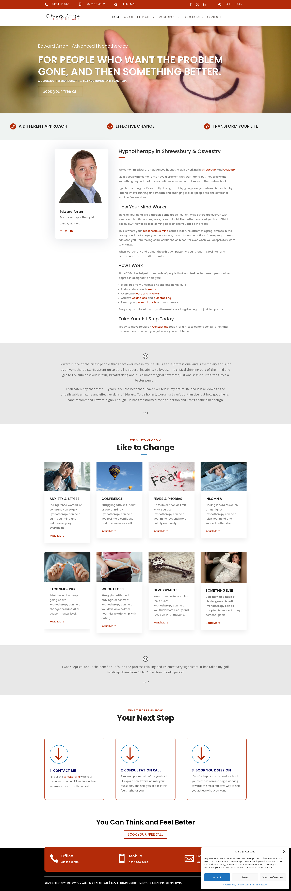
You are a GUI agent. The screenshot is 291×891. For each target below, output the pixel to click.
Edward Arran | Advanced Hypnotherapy (83, 46)
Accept (217, 877)
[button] (284, 851)
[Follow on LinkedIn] (204, 4)
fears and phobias (147, 293)
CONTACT (214, 17)
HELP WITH (144, 17)
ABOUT (128, 17)
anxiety (151, 289)
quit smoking (162, 298)
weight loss (139, 298)
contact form (72, 777)
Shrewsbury (209, 169)
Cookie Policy (229, 884)
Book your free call (60, 91)
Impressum (261, 884)
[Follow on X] (197, 4)
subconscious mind (155, 231)
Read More (57, 536)
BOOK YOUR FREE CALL (145, 834)
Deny (245, 877)
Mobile (135, 856)
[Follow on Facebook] (190, 4)
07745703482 (96, 4)
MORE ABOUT (168, 17)
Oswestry (229, 169)
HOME (116, 17)
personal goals (146, 302)
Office (67, 856)
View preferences (273, 877)
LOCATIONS (192, 17)
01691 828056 (60, 4)
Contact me (160, 326)
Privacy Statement (246, 884)
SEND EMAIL (129, 4)
